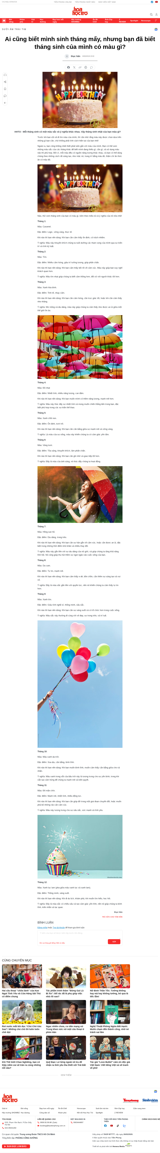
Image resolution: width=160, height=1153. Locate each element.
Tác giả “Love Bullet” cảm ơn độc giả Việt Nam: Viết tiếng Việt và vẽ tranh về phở (110, 1065)
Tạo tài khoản (59, 928)
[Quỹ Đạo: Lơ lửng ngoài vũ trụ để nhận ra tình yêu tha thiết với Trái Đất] (66, 1048)
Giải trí (33, 20)
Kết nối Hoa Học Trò (85, 1113)
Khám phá (22, 20)
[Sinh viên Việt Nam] (150, 1101)
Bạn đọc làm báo (16, 1146)
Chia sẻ (5, 81)
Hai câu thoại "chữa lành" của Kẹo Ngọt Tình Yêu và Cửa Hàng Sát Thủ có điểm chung (21, 993)
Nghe (5, 74)
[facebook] (152, 2)
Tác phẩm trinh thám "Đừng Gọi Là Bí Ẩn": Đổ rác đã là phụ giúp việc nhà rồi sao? (65, 993)
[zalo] (126, 1126)
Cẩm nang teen (139, 1108)
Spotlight (134, 21)
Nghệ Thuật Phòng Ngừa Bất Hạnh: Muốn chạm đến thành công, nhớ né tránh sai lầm (109, 1029)
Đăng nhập (42, 928)
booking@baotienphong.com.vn (52, 1126)
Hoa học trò (10, 1098)
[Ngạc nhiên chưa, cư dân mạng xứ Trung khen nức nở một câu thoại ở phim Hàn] (66, 1012)
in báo (85, 67)
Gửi (114, 942)
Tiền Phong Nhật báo (85, 2)
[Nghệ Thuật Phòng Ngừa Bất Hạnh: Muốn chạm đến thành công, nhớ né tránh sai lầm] (110, 1012)
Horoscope (145, 21)
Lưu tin (5, 88)
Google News (156, 29)
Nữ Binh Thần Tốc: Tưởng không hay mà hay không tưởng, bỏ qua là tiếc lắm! (109, 993)
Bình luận (5, 95)
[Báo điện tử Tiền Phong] (130, 1101)
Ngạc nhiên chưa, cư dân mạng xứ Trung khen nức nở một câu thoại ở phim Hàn (65, 1029)
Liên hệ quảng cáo (46, 1119)
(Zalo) (54, 1122)
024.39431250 (10, 1128)
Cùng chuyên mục (17, 960)
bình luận (91, 67)
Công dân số (45, 1113)
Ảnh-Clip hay (108, 20)
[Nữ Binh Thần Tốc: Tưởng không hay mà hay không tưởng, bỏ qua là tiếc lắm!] (110, 976)
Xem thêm (156, 21)
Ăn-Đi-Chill (95, 20)
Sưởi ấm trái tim (14, 29)
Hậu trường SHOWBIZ (76, 20)
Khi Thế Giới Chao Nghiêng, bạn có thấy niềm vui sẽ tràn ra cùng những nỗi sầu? (21, 1065)
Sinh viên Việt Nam (107, 2)
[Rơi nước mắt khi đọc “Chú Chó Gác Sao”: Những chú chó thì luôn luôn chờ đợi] (22, 1012)
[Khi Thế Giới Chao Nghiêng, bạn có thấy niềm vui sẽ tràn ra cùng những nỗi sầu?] (22, 1048)
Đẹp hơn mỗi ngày (58, 20)
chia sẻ (68, 67)
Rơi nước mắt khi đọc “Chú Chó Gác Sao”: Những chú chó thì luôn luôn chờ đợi (22, 1029)
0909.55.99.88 (46, 1122)
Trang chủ (4, 21)
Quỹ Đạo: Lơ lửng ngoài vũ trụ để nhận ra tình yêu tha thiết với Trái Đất (66, 1063)
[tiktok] (119, 1125)
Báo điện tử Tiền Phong (80, 11)
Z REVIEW (122, 20)
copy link (80, 67)
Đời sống (11, 20)
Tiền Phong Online (63, 2)
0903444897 (78, 1122)
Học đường (43, 20)
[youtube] (156, 2)
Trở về (5, 102)
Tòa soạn (6, 1119)
